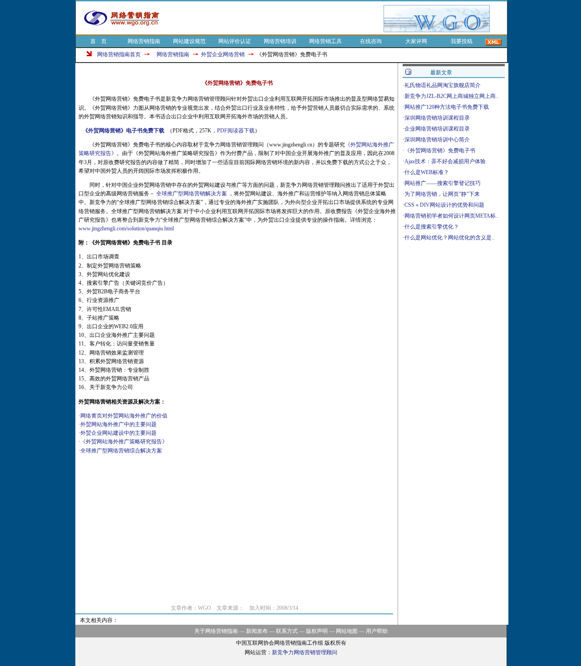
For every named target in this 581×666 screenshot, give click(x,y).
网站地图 (347, 631)
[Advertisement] (276, 18)
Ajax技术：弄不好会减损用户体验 (445, 161)
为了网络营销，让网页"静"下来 (442, 194)
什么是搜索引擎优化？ (431, 227)
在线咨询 (371, 41)
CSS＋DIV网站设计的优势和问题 (444, 205)
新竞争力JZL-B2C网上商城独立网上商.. (451, 96)
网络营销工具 (325, 41)
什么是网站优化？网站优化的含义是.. (449, 237)
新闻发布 (257, 631)
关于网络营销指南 (216, 631)
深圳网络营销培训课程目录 (437, 118)
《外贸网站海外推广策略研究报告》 (123, 441)
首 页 (98, 41)
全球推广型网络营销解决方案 (191, 193)
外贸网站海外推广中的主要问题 (118, 424)
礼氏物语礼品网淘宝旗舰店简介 (442, 85)
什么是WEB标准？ (426, 172)
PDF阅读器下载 (236, 130)
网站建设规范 (189, 41)
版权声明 (317, 631)
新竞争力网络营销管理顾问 (304, 652)
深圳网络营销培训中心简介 (437, 139)
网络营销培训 (280, 41)
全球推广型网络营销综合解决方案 (121, 450)
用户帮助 (377, 631)
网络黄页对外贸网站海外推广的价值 (123, 416)
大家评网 (416, 41)
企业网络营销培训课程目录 (437, 129)
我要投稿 (462, 41)
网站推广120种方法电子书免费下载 (446, 107)
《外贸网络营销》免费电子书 (439, 150)
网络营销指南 (144, 41)
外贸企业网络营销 (223, 54)
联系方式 (287, 631)
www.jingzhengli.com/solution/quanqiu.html (126, 228)
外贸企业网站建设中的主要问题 (118, 433)
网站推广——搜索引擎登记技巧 (442, 183)
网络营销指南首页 (119, 54)
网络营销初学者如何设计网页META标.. (451, 216)
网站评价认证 (234, 41)
